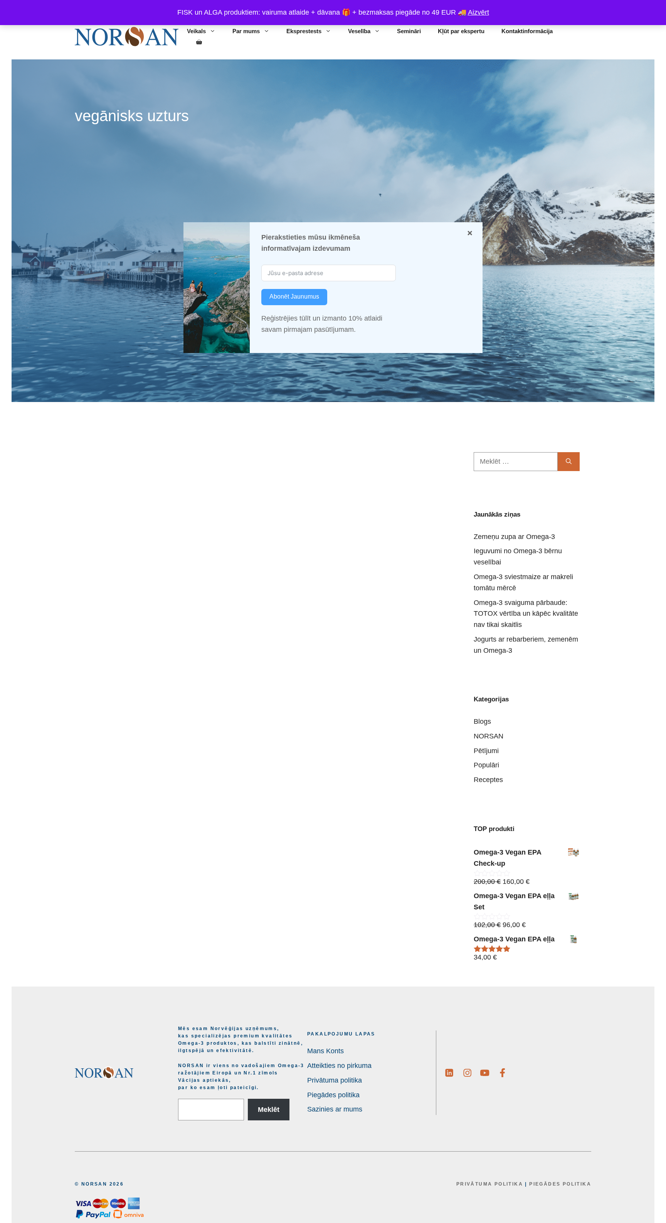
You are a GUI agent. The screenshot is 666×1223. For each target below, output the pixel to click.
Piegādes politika (560, 1184)
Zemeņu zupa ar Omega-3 (514, 537)
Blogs (482, 721)
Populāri (486, 765)
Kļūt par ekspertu (461, 31)
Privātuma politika (489, 1184)
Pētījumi (486, 751)
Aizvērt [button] (478, 12)
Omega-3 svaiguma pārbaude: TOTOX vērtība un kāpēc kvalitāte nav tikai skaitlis (526, 614)
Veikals (196, 31)
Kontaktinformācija (527, 31)
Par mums (246, 31)
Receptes (488, 780)
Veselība (359, 31)
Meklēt (268, 1109)
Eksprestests (303, 31)
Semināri (409, 31)
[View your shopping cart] (199, 42)
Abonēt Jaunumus (294, 296)
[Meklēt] (569, 461)
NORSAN (488, 736)
